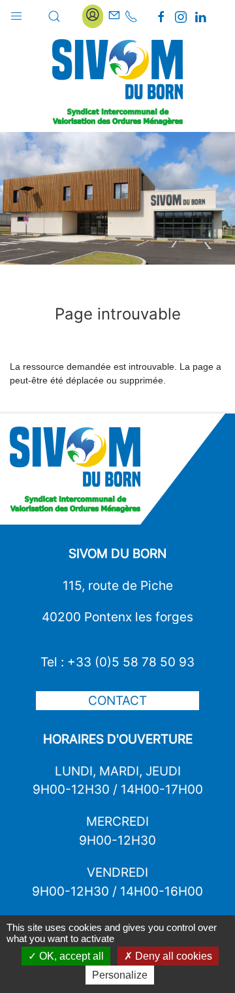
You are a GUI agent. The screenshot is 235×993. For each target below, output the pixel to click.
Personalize (120, 975)
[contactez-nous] (114, 16)
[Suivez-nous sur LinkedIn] (200, 17)
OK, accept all (70, 956)
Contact (117, 700)
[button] (16, 13)
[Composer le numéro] (131, 16)
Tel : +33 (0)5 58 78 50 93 (117, 662)
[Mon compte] (92, 16)
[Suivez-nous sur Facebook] (161, 17)
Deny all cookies (172, 956)
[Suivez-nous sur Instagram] (180, 17)
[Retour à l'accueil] (117, 82)
